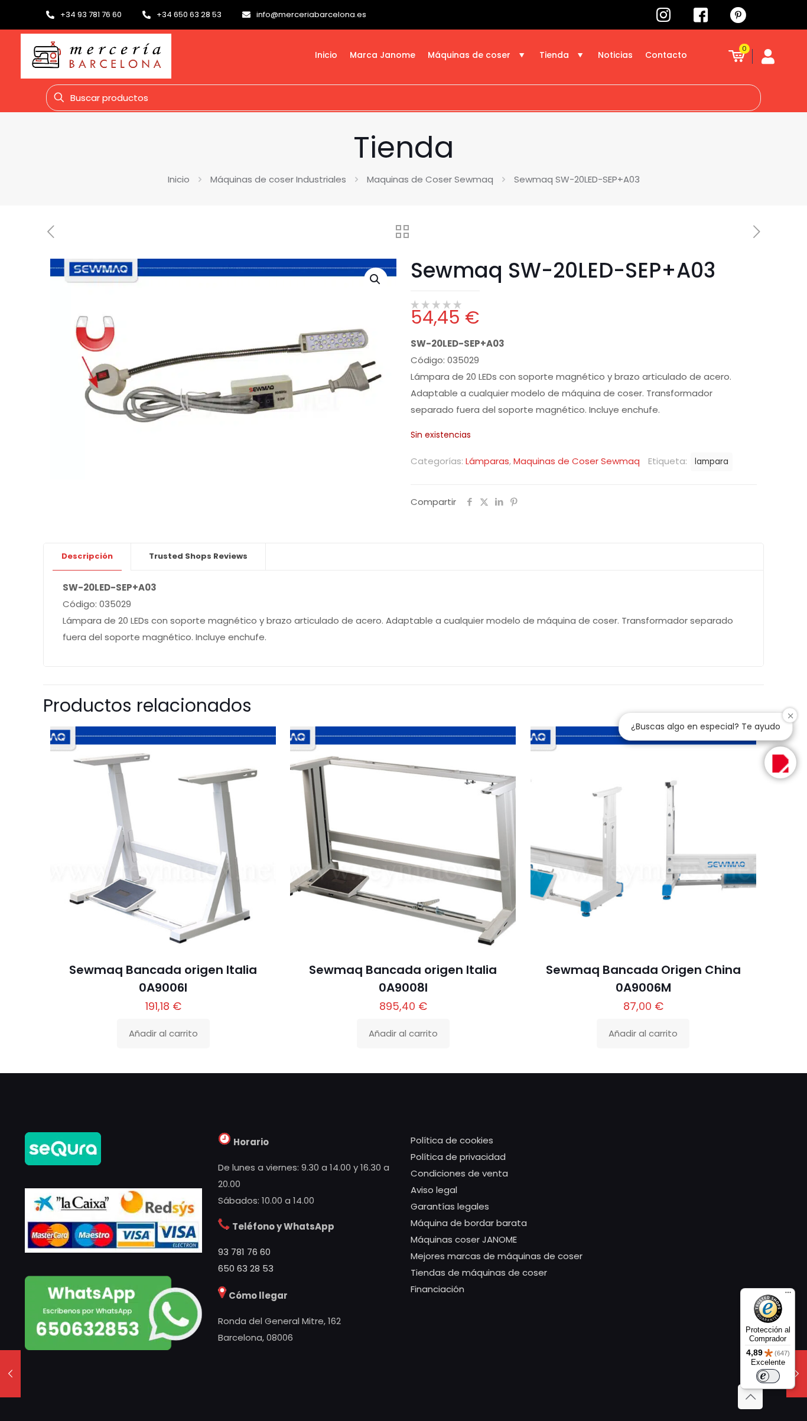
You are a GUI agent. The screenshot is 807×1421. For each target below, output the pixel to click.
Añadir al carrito (163, 1033)
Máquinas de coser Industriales (278, 179)
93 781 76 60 (244, 1252)
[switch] (768, 1376)
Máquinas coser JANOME (464, 1239)
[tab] (87, 556)
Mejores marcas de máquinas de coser (497, 1256)
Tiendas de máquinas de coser (479, 1272)
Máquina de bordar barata (469, 1223)
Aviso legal (434, 1190)
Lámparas (487, 461)
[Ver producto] (259, 768)
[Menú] (788, 1295)
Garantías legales (450, 1206)
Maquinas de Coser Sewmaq (430, 179)
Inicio (179, 179)
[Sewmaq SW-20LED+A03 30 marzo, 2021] (10, 1373)
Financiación (437, 1289)
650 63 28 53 (246, 1268)
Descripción (87, 556)
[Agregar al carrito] (259, 743)
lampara (711, 461)
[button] (376, 279)
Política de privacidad (458, 1157)
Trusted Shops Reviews (198, 556)
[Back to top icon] (750, 1396)
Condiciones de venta (459, 1173)
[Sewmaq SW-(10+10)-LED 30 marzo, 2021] (796, 1373)
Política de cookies (452, 1140)
